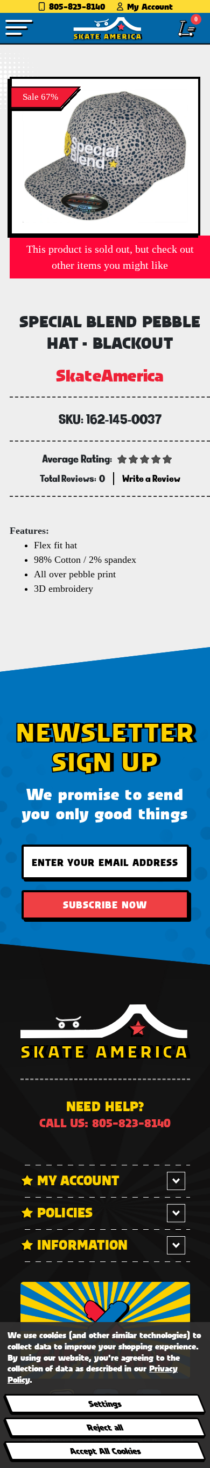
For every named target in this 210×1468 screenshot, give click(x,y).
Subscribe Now (105, 905)
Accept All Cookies (104, 1450)
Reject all (105, 1427)
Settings (104, 1403)
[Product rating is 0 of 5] (144, 458)
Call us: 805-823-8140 (105, 1122)
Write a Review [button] (151, 478)
